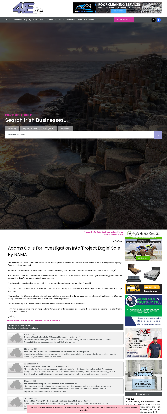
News (80, 20)
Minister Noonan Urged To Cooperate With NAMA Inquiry (50, 383)
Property (27, 20)
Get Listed (59, 20)
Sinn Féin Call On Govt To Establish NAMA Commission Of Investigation (56, 351)
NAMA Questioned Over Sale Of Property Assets (46, 366)
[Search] (158, 135)
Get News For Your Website (47, 320)
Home (8, 20)
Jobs (41, 20)
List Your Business (124, 20)
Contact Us (70, 20)
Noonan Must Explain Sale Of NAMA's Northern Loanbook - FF (52, 337)
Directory (18, 20)
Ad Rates (49, 20)
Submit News (27, 320)
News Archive (89, 20)
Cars (35, 20)
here (14, 328)
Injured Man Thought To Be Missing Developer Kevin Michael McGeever (57, 401)
